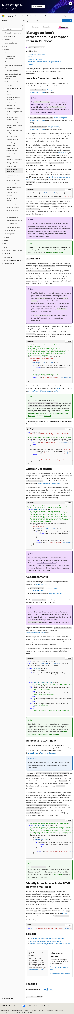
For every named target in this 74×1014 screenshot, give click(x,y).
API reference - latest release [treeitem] (12, 93)
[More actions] (71, 27)
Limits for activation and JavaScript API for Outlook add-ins (50, 944)
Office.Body (58, 874)
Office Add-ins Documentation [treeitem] (13, 33)
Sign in (70, 16)
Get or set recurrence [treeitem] (12, 210)
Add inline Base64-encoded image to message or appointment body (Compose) (48, 413)
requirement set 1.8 (48, 112)
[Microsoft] (3, 16)
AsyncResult (62, 153)
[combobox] (12, 29)
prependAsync (33, 391)
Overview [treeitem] (8, 62)
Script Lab (47, 416)
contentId (65, 913)
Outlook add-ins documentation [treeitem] (10, 57)
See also (30, 64)
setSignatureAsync (45, 391)
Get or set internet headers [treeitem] (12, 199)
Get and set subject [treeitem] (12, 184)
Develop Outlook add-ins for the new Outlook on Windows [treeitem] (13, 76)
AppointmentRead (54, 483)
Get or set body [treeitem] (11, 166)
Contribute (34, 1010)
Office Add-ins (46, 27)
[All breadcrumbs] (27, 27)
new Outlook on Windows (46, 563)
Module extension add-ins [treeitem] (14, 220)
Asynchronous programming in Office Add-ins (45, 941)
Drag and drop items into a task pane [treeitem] (14, 132)
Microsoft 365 (35, 27)
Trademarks (15, 1013)
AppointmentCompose (37, 92)
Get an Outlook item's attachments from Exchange (47, 939)
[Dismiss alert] (70, 3)
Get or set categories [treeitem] (12, 204)
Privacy (41, 1010)
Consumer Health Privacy (54, 1010)
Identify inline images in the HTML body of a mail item (44, 62)
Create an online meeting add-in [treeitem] (14, 155)
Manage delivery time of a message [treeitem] (14, 188)
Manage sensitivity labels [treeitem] (14, 159)
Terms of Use (5, 1013)
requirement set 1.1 (38, 104)
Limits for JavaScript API (54, 252)
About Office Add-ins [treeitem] (10, 36)
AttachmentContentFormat (35, 633)
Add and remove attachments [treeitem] (11, 171)
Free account (67, 21)
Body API (58, 388)
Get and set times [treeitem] (11, 214)
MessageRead (43, 483)
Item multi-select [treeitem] (11, 136)
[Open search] (65, 16)
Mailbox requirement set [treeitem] (13, 88)
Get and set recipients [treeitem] (13, 180)
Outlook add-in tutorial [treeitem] (12, 71)
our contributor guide (36, 970)
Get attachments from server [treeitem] (13, 176)
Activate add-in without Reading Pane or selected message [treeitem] (14, 125)
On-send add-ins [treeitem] (11, 224)
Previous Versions (17, 1010)
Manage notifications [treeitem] (12, 163)
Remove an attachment (35, 59)
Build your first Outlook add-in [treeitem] (13, 66)
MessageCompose (52, 90)
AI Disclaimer (5, 1010)
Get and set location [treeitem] (12, 207)
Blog (25, 1010)
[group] (49, 194)
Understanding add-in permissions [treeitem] (13, 98)
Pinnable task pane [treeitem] (12, 139)
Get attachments (33, 57)
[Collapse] (22, 25)
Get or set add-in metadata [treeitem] (11, 194)
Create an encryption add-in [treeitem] (14, 113)
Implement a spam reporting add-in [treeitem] (12, 118)
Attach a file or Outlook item (36, 54)
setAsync (57, 391)
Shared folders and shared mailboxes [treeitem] (12, 150)
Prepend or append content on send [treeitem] (12, 144)
